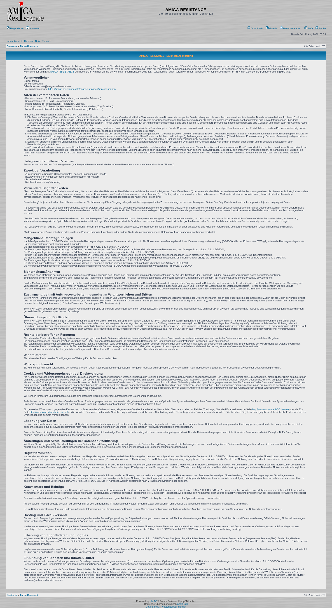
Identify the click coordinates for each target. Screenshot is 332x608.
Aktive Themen (43, 41)
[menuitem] (256, 28)
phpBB (153, 601)
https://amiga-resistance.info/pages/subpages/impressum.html (82, 89)
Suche (322, 28)
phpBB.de (182, 604)
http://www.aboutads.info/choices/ (270, 409)
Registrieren (16, 28)
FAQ (310, 28)
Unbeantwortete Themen (19, 41)
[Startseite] (25, 21)
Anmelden (35, 28)
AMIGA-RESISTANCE (62, 71)
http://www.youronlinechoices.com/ (49, 412)
